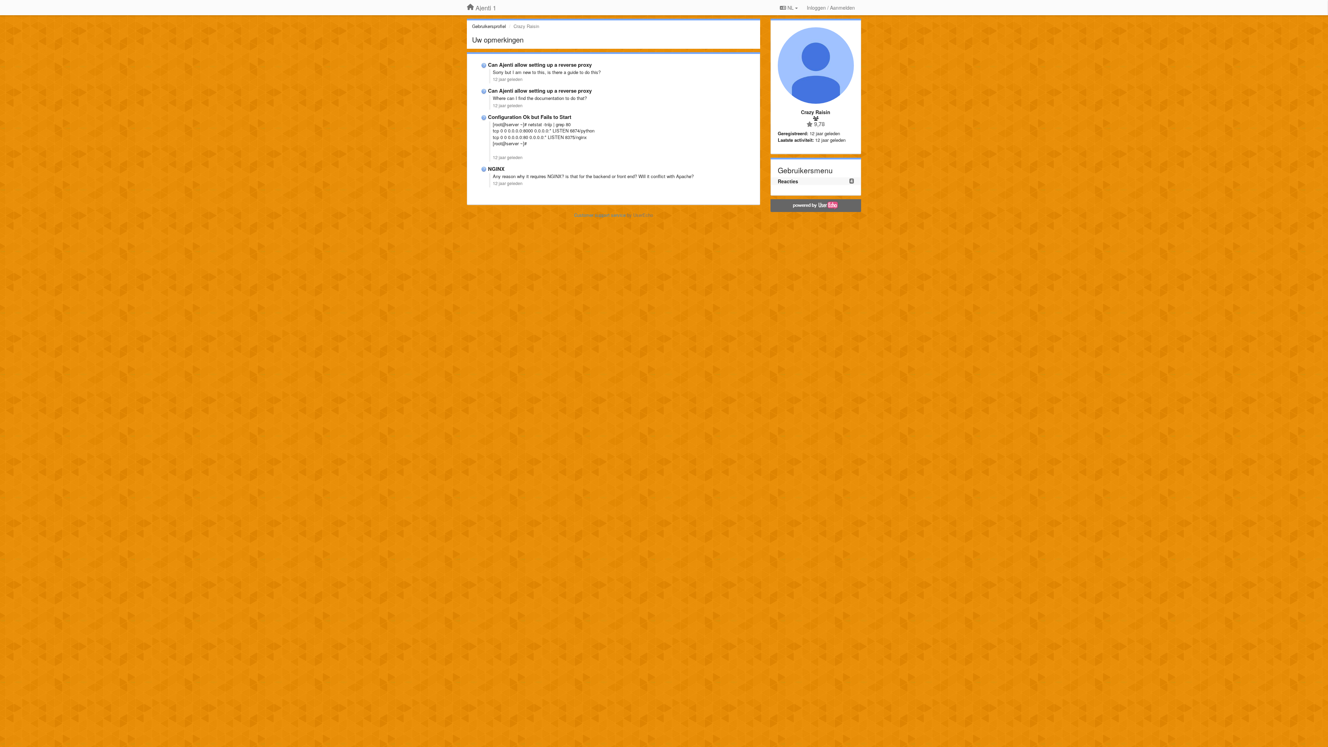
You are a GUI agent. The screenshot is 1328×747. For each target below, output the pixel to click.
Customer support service (600, 215)
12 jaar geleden (508, 79)
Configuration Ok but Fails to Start (529, 117)
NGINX (496, 169)
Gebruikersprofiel (489, 26)
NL (790, 7)
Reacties (788, 181)
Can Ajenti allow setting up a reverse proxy (540, 64)
